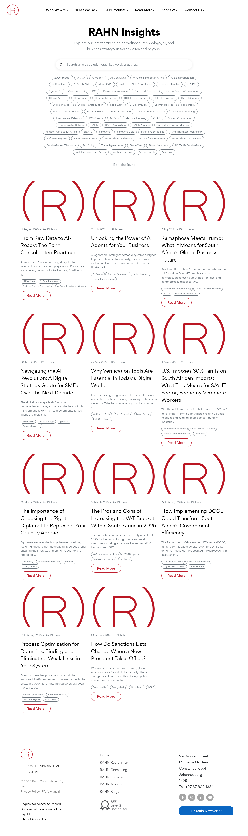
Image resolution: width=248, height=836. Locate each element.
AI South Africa (82, 84)
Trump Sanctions (158, 145)
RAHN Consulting (115, 125)
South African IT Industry (61, 145)
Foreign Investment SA (66, 111)
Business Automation (115, 91)
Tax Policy (88, 145)
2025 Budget (62, 77)
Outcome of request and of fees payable (42, 811)
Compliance (81, 98)
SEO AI (88, 131)
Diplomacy (116, 104)
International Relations (69, 118)
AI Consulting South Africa (148, 77)
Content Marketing (106, 98)
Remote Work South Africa (61, 131)
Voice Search (147, 152)
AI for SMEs (105, 84)
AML (122, 84)
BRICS (92, 91)
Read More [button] (143, 10)
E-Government (138, 104)
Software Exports (57, 138)
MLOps (114, 118)
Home (104, 755)
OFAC (156, 118)
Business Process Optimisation (181, 91)
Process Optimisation (179, 118)
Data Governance (164, 98)
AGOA (81, 77)
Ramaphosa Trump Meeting (173, 125)
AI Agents (97, 77)
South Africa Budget (86, 138)
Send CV (168, 10)
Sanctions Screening (152, 131)
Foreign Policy (95, 111)
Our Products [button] (115, 10)
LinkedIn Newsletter (206, 811)
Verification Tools (122, 152)
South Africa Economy (152, 138)
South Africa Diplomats (118, 138)
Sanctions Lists (125, 131)
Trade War (136, 145)
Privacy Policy (30, 791)
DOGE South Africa (135, 98)
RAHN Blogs (109, 791)
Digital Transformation (90, 104)
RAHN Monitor (141, 125)
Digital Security (190, 98)
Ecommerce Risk (164, 104)
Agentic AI (55, 91)
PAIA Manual (51, 791)
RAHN (94, 125)
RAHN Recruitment (114, 762)
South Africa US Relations (186, 138)
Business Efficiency (146, 91)
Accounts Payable (169, 84)
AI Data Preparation (182, 77)
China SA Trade (58, 98)
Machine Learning (135, 118)
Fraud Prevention (121, 111)
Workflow (167, 152)
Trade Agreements (112, 145)
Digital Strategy (62, 104)
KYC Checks (95, 118)
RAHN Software (112, 777)
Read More (36, 295)
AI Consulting (118, 77)
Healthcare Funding (183, 111)
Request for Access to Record (41, 804)
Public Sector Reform (71, 125)
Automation (75, 91)
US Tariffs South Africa (188, 145)
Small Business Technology (187, 131)
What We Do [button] (85, 10)
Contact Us (193, 10)
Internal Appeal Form (35, 819)
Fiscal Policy (188, 104)
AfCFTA (191, 84)
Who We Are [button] (56, 10)
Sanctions (104, 131)
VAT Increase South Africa (91, 152)
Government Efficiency (151, 111)
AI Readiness (59, 84)
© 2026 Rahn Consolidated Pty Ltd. (42, 783)
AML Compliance (141, 84)
